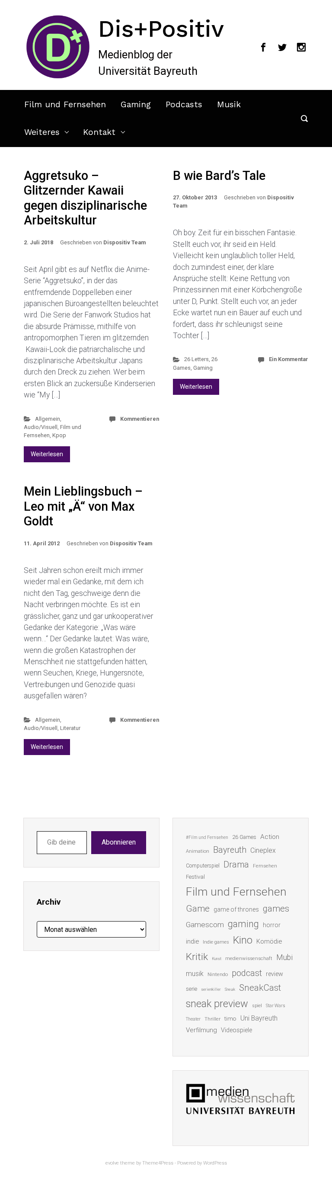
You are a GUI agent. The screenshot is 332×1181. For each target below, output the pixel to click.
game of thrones (236, 909)
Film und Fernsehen (65, 104)
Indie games (216, 942)
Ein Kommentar (288, 359)
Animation (197, 851)
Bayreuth (229, 850)
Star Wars (275, 1005)
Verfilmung (201, 1030)
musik (195, 974)
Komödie (269, 941)
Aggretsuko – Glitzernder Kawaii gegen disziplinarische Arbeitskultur (85, 198)
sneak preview (217, 1004)
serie (191, 989)
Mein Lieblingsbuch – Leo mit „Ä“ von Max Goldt (83, 506)
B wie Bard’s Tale (219, 175)
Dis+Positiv (161, 28)
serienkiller (211, 989)
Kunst (216, 958)
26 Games (244, 837)
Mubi (284, 957)
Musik (229, 104)
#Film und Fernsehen (207, 837)
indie (192, 941)
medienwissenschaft (248, 958)
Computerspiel (203, 866)
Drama (236, 865)
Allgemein (47, 419)
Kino (242, 940)
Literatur (70, 728)
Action (269, 837)
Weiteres (42, 132)
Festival (195, 877)
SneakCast (260, 988)
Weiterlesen (47, 454)
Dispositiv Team (124, 242)
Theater (193, 1019)
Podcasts (184, 104)
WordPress (215, 1163)
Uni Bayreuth (259, 1018)
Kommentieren (139, 419)
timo (230, 1018)
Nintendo (218, 974)
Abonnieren (119, 842)
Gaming (136, 104)
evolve (112, 1163)
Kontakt (99, 132)
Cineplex (263, 850)
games (276, 908)
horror (272, 925)
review (274, 973)
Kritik (197, 957)
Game (198, 908)
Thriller (212, 1019)
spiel (257, 1005)
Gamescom (205, 924)
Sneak (230, 989)
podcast (247, 973)
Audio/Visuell (40, 427)
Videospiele (236, 1030)
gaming (243, 924)
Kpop (59, 435)
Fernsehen (265, 866)
